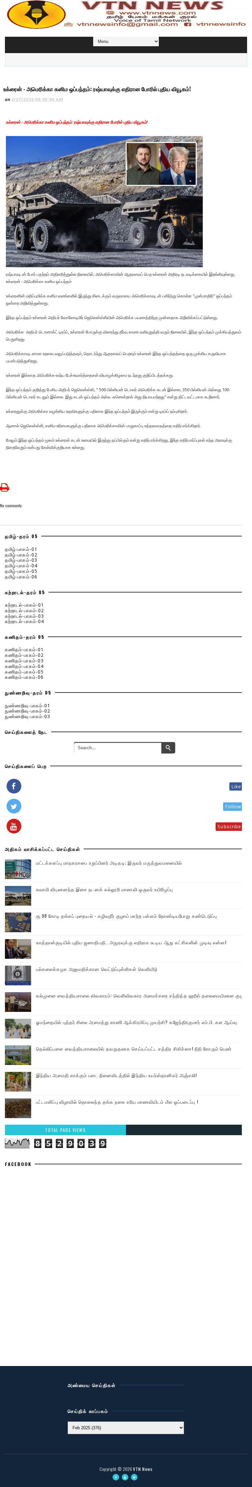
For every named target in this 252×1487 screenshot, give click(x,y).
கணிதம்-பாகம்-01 (24, 649)
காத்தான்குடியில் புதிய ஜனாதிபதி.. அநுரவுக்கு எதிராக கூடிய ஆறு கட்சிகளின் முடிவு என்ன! (131, 942)
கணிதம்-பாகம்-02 (24, 655)
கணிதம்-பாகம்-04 (24, 666)
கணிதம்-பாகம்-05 (24, 672)
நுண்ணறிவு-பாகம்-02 (27, 711)
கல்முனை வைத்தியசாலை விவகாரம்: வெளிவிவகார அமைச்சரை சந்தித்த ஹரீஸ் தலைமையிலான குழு (140, 995)
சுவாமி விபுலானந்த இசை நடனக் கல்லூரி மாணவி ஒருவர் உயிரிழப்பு (104, 889)
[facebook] (116, 1477)
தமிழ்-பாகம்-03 (21, 560)
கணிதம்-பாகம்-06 (24, 677)
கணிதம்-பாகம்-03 (24, 660)
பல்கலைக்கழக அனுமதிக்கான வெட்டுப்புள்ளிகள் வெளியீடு (97, 968)
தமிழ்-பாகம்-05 (21, 571)
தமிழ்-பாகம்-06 (21, 576)
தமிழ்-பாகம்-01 (21, 549)
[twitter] (134, 1477)
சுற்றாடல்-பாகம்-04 (24, 621)
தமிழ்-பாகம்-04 (21, 565)
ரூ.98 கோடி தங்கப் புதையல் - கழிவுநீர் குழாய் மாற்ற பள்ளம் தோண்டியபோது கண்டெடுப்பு (126, 915)
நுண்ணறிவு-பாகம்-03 (27, 716)
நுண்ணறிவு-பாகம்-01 (27, 705)
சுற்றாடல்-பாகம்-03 (24, 616)
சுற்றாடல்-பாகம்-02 (24, 610)
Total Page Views (65, 1129)
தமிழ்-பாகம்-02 (21, 555)
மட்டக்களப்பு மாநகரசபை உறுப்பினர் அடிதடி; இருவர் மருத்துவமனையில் (109, 862)
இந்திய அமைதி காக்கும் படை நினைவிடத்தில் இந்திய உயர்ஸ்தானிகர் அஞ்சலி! (116, 1075)
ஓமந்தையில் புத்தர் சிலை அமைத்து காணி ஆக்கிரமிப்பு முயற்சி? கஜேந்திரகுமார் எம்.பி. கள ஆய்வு (136, 1021)
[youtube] (125, 1477)
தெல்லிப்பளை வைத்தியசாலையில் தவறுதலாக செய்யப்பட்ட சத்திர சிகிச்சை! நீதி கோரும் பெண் (134, 1048)
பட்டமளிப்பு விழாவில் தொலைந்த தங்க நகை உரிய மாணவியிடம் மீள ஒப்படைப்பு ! (117, 1101)
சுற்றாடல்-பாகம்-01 (24, 605)
